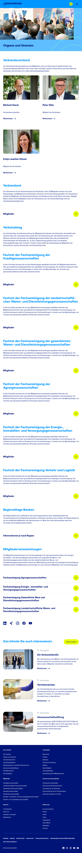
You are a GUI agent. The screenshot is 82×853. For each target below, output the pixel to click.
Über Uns (6, 812)
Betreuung (46, 754)
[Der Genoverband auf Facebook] (24, 623)
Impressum (30, 838)
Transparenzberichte (42, 838)
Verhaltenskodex (8, 771)
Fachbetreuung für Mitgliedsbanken (53, 773)
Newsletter (46, 825)
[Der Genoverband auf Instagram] (17, 623)
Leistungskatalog (48, 771)
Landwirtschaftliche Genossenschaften (15, 786)
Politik (44, 814)
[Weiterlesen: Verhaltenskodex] (18, 689)
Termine (45, 828)
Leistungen (46, 750)
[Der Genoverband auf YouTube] (30, 623)
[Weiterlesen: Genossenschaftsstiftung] (18, 722)
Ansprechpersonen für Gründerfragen (54, 791)
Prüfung (45, 757)
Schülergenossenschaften (11, 794)
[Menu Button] (77, 4)
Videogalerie (46, 820)
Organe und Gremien (9, 757)
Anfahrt (12, 838)
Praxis (44, 817)
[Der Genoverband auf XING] (11, 623)
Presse (45, 812)
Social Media (46, 823)
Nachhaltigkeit (7, 773)
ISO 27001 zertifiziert (10, 842)
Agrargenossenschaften (10, 791)
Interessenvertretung (49, 762)
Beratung (45, 760)
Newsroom (46, 804)
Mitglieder (6, 778)
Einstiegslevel (7, 809)
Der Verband (7, 754)
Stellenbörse (7, 817)
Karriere (5, 804)
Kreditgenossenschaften (10, 783)
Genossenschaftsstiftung (10, 768)
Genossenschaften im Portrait (52, 794)
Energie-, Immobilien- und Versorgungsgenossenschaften (21, 797)
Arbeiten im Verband (9, 814)
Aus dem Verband (48, 809)
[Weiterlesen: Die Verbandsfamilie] (18, 659)
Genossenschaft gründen (51, 778)
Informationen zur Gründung (51, 788)
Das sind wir (7, 750)
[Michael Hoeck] (21, 87)
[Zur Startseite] (12, 4)
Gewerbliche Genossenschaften (13, 788)
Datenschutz (20, 838)
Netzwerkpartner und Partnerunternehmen (16, 765)
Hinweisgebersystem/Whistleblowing (62, 838)
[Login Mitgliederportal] (71, 4)
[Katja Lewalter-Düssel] (21, 142)
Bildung (45, 765)
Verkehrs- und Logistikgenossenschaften (15, 799)
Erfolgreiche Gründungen (50, 783)
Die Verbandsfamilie (9, 762)
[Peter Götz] (61, 87)
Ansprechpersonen (9, 760)
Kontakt (5, 838)
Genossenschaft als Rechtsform (52, 786)
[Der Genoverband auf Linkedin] (4, 623)
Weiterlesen (8, 119)
